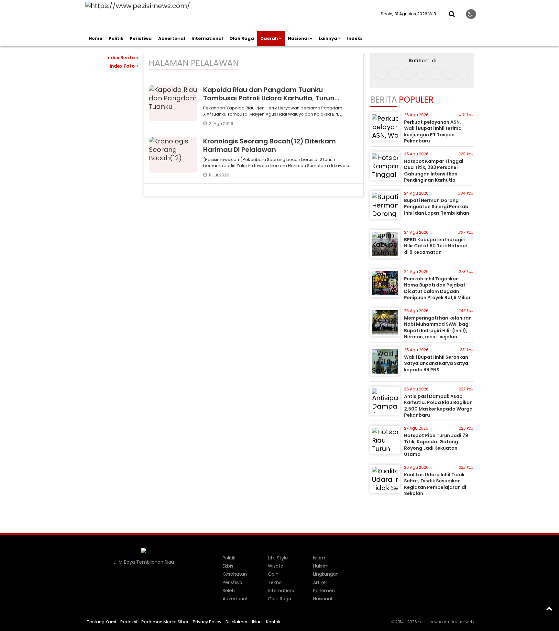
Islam (319, 558)
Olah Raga (241, 38)
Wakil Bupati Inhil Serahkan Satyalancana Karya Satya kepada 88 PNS (436, 363)
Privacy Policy (207, 622)
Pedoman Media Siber (165, 622)
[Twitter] (422, 73)
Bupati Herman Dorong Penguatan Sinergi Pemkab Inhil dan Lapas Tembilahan (436, 206)
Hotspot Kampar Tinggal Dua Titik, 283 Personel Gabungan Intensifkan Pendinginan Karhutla (433, 171)
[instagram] (395, 73)
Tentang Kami (101, 622)
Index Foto (124, 66)
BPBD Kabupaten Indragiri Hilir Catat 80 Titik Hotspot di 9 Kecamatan (436, 245)
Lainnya (328, 38)
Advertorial (171, 38)
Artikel (320, 582)
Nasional (298, 38)
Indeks (355, 38)
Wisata (275, 566)
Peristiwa (141, 38)
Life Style (278, 558)
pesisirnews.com (433, 622)
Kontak (273, 622)
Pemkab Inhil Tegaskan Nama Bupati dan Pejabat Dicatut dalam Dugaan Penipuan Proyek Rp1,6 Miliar (437, 288)
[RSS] (463, 73)
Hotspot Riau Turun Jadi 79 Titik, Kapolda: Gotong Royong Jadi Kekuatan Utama (436, 445)
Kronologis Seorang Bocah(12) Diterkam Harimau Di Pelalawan (269, 145)
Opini (274, 574)
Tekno (275, 582)
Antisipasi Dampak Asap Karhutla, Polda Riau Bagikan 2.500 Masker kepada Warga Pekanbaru (438, 406)
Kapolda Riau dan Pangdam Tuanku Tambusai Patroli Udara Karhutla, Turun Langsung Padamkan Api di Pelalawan (268, 98)
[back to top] (549, 608)
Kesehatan (235, 574)
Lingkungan (326, 574)
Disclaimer (236, 622)
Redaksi (128, 622)
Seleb (229, 590)
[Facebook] (381, 73)
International (207, 38)
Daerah (269, 38)
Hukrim (321, 566)
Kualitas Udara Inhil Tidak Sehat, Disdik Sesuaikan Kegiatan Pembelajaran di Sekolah (435, 484)
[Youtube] (436, 73)
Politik (116, 38)
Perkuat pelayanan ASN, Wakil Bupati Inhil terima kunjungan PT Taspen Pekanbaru (433, 131)
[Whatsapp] (449, 73)
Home (95, 38)
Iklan (257, 622)
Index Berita (122, 57)
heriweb (466, 622)
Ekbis (228, 566)
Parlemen (324, 590)
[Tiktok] (408, 73)
